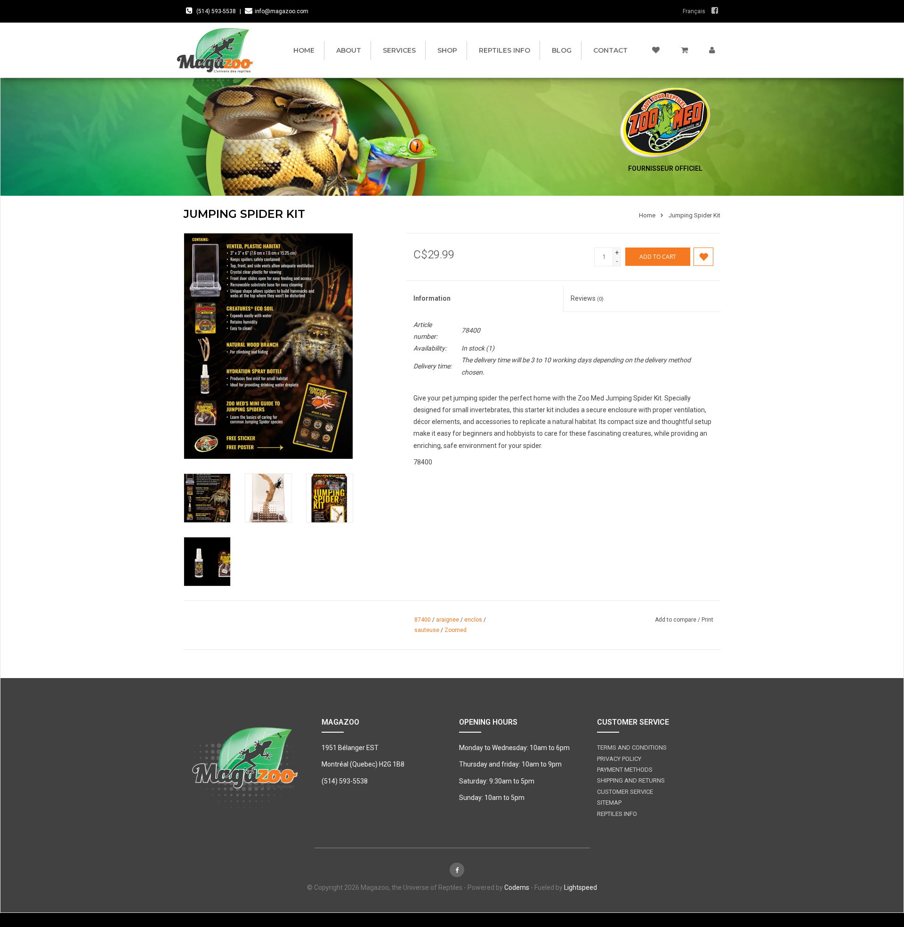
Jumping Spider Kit (694, 215)
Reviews (587, 298)
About (348, 50)
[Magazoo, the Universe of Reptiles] (217, 50)
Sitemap (609, 802)
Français (694, 11)
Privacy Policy (619, 758)
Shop (447, 50)
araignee (447, 619)
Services (399, 50)
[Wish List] (656, 50)
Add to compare (676, 619)
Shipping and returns (631, 780)
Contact (610, 50)
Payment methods (625, 769)
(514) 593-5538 (216, 11)
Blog (562, 50)
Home (304, 50)
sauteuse (426, 630)
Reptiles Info (504, 50)
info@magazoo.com (281, 11)
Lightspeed (580, 887)
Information (432, 298)
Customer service (625, 791)
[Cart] (684, 50)
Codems (516, 887)
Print (707, 619)
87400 (422, 619)
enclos (473, 619)
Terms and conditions (632, 747)
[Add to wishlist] (703, 256)
